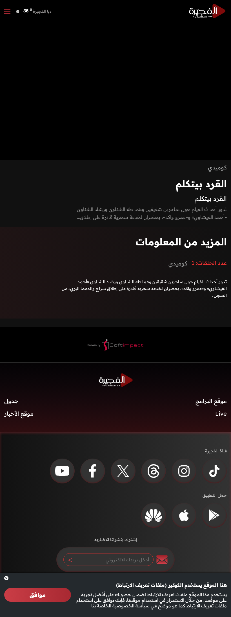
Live (221, 413)
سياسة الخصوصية (131, 606)
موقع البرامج (211, 400)
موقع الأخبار (19, 413)
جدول (11, 400)
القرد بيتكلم (201, 184)
